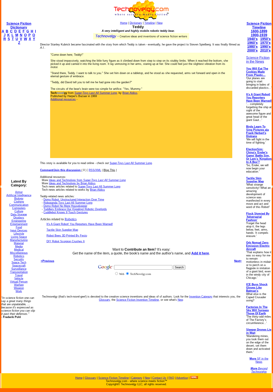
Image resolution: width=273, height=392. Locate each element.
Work (19, 291)
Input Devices (18, 230)
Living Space (19, 236)
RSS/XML (95, 170)
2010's (265, 50)
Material (19, 243)
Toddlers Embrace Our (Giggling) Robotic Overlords (75, 209)
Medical (19, 249)
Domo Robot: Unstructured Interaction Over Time (74, 199)
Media (19, 246)
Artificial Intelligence (18, 195)
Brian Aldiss (129, 92)
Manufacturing (19, 240)
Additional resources (63, 99)
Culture (19, 211)
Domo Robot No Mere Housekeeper (65, 206)
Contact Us (159, 377)
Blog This (109, 170)
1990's (265, 46)
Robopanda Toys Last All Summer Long (68, 202)
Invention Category (200, 296)
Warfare (19, 284)
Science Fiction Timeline (259, 25)
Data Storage (19, 214)
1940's (252, 39)
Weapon (19, 288)
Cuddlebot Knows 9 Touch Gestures (66, 212)
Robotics (18, 256)
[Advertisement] (18, 112)
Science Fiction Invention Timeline (137, 299)
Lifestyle (19, 233)
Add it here (200, 253)
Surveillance (18, 268)
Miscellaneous (19, 252)
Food (19, 227)
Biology (18, 198)
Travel (19, 275)
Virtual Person (19, 281)
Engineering (19, 220)
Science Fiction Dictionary (18, 25)
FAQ (171, 377)
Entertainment (19, 224)
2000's (252, 50)
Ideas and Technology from (87, 180)
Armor (19, 192)
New (160, 23)
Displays (18, 217)
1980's (252, 46)
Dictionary (136, 23)
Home (123, 23)
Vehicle (18, 278)
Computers (19, 208)
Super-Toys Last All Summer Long (131, 163)
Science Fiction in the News (258, 59)
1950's (265, 39)
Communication (18, 204)
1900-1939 (259, 35)
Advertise (182, 377)
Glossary (104, 299)
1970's (265, 43)
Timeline (149, 23)
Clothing (19, 201)
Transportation (19, 272)
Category (136, 377)
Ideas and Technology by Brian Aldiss (72, 183)
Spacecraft (19, 265)
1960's (252, 43)
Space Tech (19, 262)
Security (19, 259)
